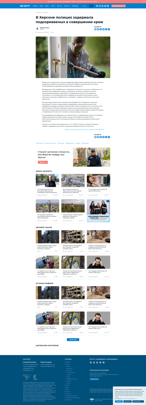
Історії (68, 366)
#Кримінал (39, 143)
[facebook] (97, 6)
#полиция (61, 143)
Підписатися (94, 379)
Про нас (59, 5)
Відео (47, 5)
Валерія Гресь (44, 28)
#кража (77, 143)
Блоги (41, 5)
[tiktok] (107, 6)
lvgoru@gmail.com (28, 368)
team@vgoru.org (28, 370)
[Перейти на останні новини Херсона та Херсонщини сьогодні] (25, 6)
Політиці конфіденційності (130, 398)
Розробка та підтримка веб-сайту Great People (104, 400)
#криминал (85, 143)
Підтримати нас (117, 6)
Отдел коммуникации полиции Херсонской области (84, 129)
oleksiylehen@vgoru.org (48, 366)
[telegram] (105, 6)
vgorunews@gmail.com (30, 366)
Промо (69, 381)
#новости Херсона (50, 143)
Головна (38, 12)
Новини (35, 5)
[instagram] (99, 6)
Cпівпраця (75, 5)
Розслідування (71, 372)
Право (69, 374)
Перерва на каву (72, 378)
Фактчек (69, 370)
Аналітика (69, 368)
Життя (68, 383)
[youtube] (102, 6)
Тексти (53, 5)
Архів (67, 389)
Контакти (67, 5)
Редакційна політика (71, 395)
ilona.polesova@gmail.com (31, 364)
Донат (42, 162)
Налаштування (137, 401)
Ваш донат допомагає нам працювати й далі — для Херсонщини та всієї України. (73, 1)
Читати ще (73, 339)
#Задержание (69, 143)
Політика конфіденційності (73, 397)
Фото (68, 376)
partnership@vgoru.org (47, 364)
